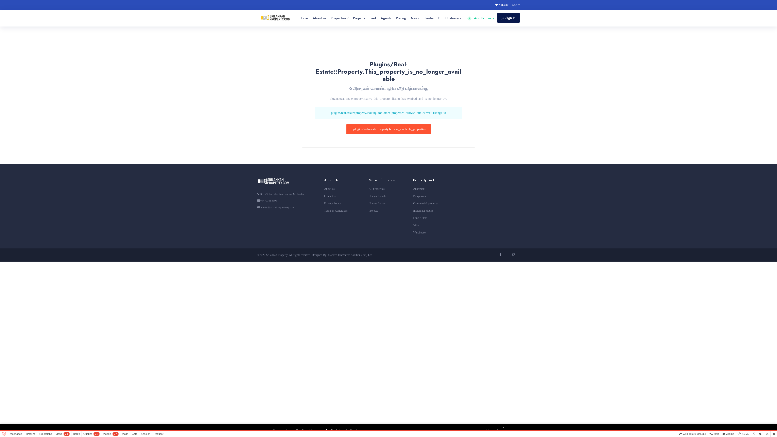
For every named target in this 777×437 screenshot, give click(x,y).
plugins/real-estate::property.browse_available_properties (389, 129)
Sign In (510, 18)
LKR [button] (515, 4)
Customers (453, 18)
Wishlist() (503, 4)
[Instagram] (514, 255)
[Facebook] (501, 255)
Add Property (483, 18)
